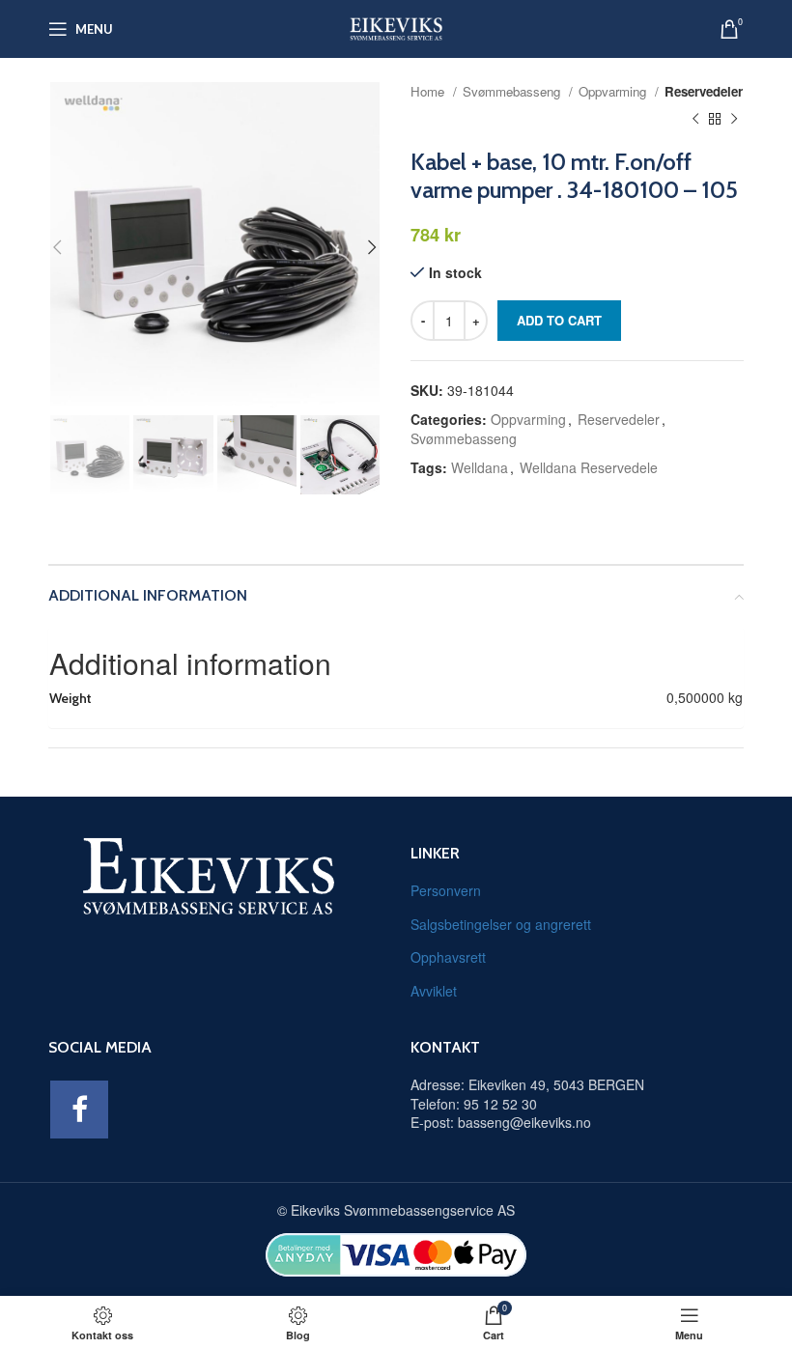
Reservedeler (704, 91)
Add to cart (559, 320)
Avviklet (433, 990)
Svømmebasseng (513, 91)
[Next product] (734, 119)
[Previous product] (695, 119)
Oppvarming (614, 91)
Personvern (445, 890)
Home (429, 91)
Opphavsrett (448, 957)
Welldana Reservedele (589, 467)
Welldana (479, 467)
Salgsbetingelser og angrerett (500, 924)
